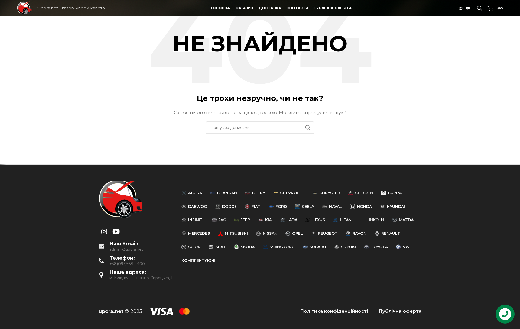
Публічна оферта (400, 311)
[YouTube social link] (468, 8)
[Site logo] (24, 7)
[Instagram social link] (460, 8)
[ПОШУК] (308, 127)
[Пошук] (479, 8)
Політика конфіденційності (334, 311)
